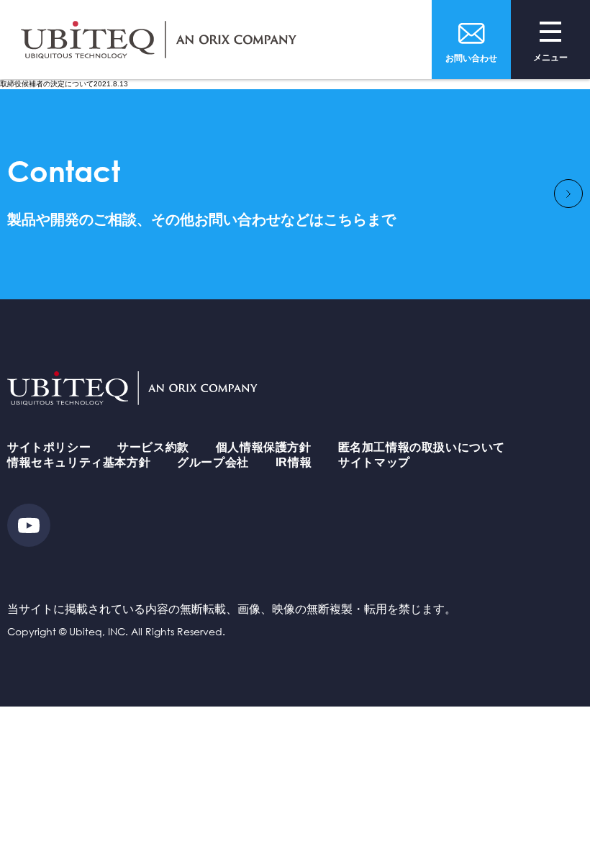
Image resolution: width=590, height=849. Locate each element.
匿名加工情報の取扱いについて (421, 447)
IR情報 (294, 462)
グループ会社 (213, 462)
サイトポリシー (49, 447)
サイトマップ (374, 462)
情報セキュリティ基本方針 (78, 462)
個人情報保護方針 (264, 447)
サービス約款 (153, 447)
